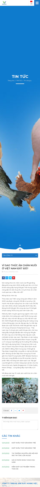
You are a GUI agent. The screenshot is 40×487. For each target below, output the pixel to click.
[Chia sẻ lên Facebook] (3, 277)
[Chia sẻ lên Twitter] (10, 277)
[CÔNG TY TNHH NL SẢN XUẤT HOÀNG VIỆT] (4, 3)
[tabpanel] (20, 127)
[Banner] (20, 127)
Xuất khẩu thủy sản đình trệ (24, 443)
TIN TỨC (19, 81)
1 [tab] (20, 245)
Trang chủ (11, 81)
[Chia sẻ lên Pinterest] (13, 277)
